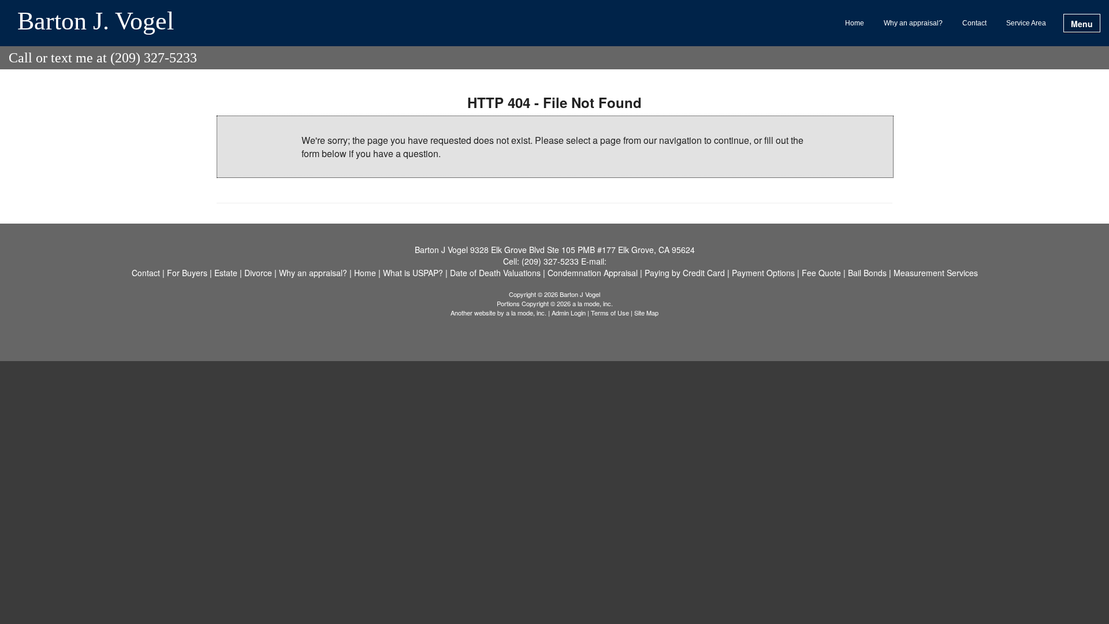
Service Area (1026, 23)
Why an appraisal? (913, 23)
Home (854, 23)
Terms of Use (610, 312)
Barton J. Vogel (95, 22)
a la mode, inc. (526, 312)
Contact (974, 23)
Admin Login (569, 312)
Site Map (646, 312)
